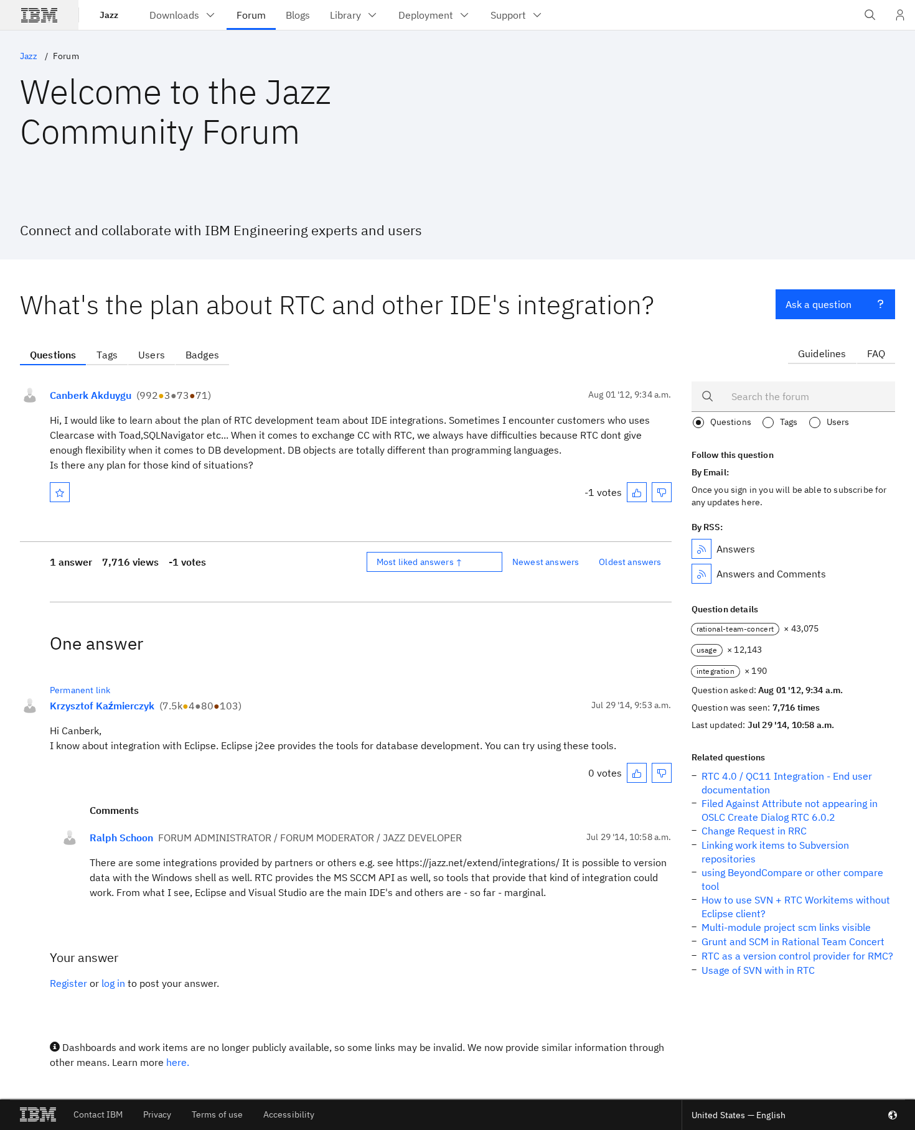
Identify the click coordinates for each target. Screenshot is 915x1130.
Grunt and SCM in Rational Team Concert (793, 941)
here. (177, 1062)
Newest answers (545, 561)
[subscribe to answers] (701, 549)
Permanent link (80, 690)
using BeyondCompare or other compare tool (792, 879)
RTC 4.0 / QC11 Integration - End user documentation (787, 783)
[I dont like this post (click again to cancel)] (662, 492)
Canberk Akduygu (90, 395)
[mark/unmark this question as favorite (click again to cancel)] (60, 492)
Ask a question (819, 304)
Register (68, 983)
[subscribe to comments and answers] (701, 574)
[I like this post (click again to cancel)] (637, 492)
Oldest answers (630, 561)
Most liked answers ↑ (419, 561)
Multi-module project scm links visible (786, 927)
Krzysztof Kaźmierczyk (102, 705)
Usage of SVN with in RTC (758, 970)
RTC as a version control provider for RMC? (797, 956)
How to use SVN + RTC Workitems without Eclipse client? (796, 907)
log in (113, 983)
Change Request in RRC (754, 830)
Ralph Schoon (121, 837)
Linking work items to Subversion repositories (775, 852)
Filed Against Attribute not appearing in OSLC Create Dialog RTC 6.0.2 (790, 810)
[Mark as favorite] (60, 492)
